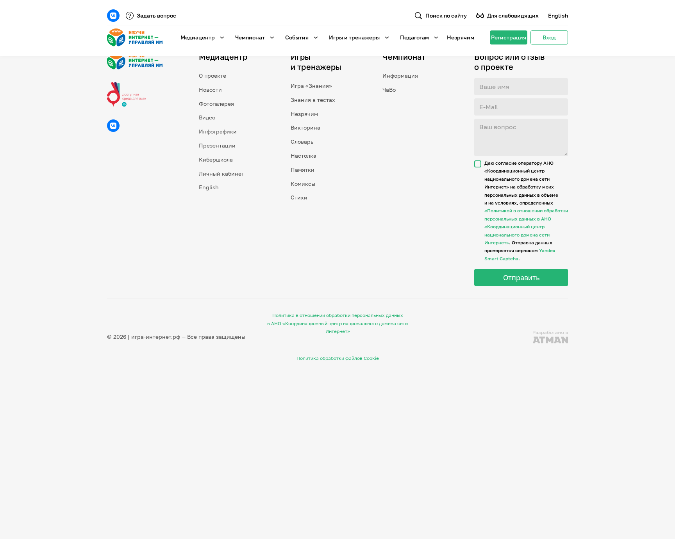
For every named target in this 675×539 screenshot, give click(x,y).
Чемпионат (250, 37)
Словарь (302, 141)
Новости (210, 89)
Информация (400, 75)
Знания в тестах (313, 99)
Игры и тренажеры (354, 37)
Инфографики (218, 131)
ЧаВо (389, 89)
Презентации (217, 145)
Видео (207, 117)
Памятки (302, 169)
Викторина (305, 127)
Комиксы (303, 183)
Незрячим (460, 37)
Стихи (299, 197)
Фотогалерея (216, 103)
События (297, 37)
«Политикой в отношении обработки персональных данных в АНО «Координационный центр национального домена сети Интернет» (526, 226)
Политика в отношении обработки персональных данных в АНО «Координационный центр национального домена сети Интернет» (337, 323)
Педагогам (414, 37)
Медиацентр (197, 37)
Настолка (303, 155)
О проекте (212, 75)
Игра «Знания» (311, 85)
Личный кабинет (221, 173)
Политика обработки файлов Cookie (337, 358)
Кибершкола (216, 159)
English (558, 15)
